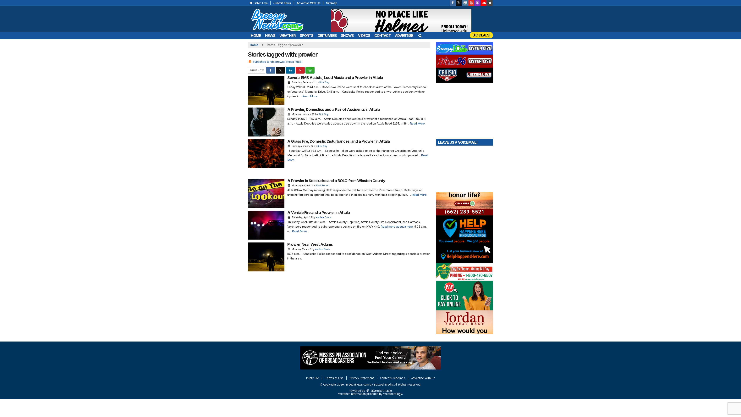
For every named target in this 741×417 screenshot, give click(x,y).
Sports (306, 35)
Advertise (404, 35)
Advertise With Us (308, 3)
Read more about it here (397, 226)
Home (256, 35)
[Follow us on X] (459, 3)
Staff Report (322, 185)
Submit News (282, 3)
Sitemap (331, 3)
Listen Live (260, 3)
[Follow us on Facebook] (453, 3)
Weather (287, 35)
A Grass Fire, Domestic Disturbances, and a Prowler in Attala (338, 141)
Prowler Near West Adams (310, 244)
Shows (347, 35)
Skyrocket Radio (381, 390)
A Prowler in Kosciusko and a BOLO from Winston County (336, 180)
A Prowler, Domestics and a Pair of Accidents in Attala (333, 109)
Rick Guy (324, 82)
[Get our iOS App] (490, 3)
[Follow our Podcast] (477, 3)
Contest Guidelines (392, 378)
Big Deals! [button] (481, 35)
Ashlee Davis (323, 217)
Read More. (310, 96)
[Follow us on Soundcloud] (483, 3)
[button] (420, 35)
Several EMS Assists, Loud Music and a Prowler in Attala (335, 77)
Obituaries (327, 35)
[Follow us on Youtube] (471, 3)
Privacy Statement (361, 378)
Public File (312, 378)
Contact (382, 35)
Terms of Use (334, 378)
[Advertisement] (401, 20)
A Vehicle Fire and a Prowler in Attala (318, 212)
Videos (364, 35)
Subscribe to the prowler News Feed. (277, 62)
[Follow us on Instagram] (465, 3)
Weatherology (392, 394)
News (270, 35)
